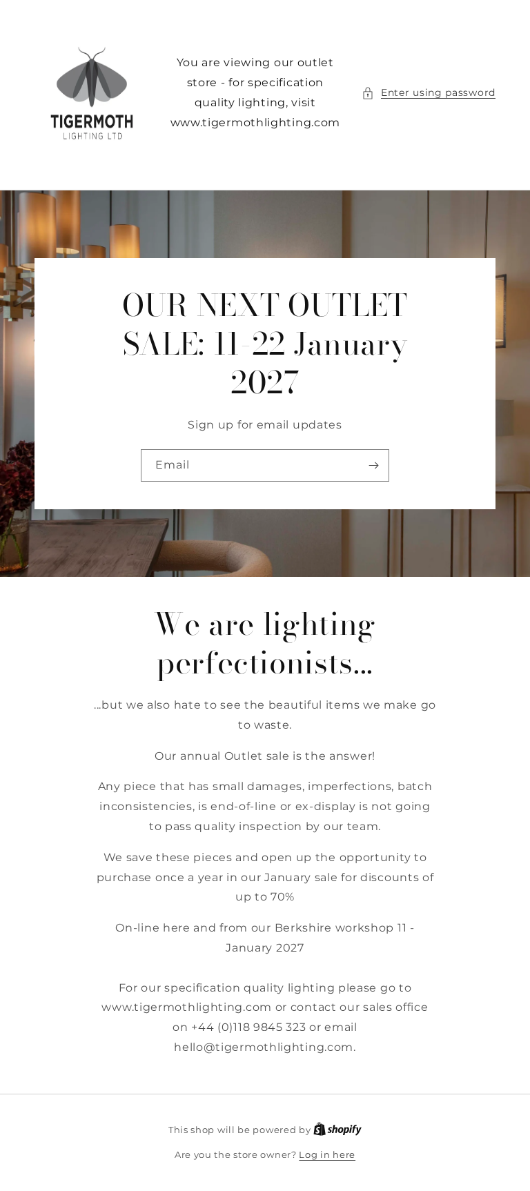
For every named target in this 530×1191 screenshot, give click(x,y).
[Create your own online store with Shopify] (337, 1129)
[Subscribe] (373, 465)
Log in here (327, 1154)
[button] (428, 92)
